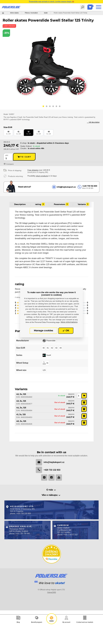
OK (67, 331)
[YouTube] (59, 477)
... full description (93, 122)
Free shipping (33, 170)
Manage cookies (43, 331)
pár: (7, 155)
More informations (69, 322)
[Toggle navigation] (82, 7)
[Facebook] (51, 477)
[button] (43, 106)
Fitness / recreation (31, 13)
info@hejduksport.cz (54, 462)
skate (46, 13)
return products (42, 176)
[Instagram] (44, 477)
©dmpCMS (51, 592)
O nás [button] (49, 490)
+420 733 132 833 (52, 470)
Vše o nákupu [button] (50, 495)
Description (20, 204)
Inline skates (14, 13)
